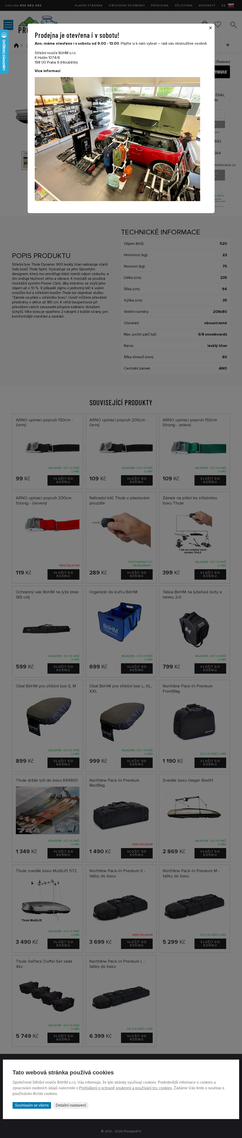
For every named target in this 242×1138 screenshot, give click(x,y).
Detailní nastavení (71, 1105)
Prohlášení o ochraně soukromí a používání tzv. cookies (125, 1088)
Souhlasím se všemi (32, 1105)
